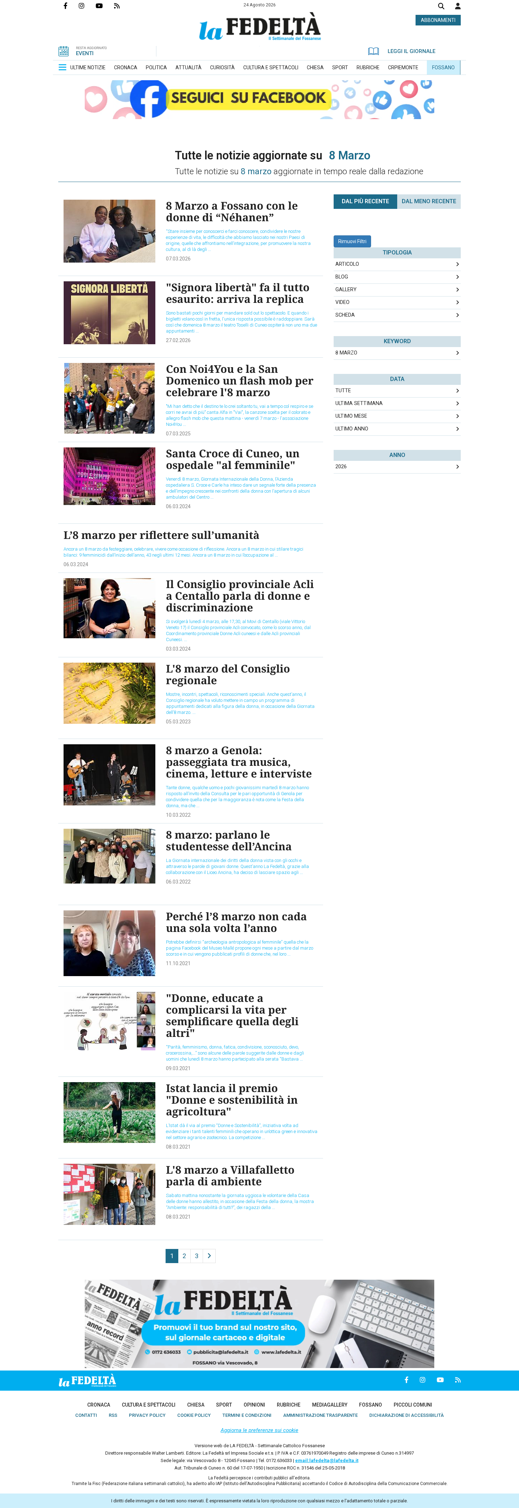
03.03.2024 (178, 649)
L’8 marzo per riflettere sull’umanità (162, 535)
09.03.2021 (178, 1068)
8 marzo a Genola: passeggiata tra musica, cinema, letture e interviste (239, 762)
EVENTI (85, 53)
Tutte (343, 391)
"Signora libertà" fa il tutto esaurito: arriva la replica (238, 293)
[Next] (209, 1256)
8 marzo (346, 353)
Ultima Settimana (359, 403)
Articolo (347, 264)
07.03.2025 (178, 433)
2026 (341, 467)
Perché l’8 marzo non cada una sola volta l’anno (236, 922)
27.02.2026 (178, 340)
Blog (341, 277)
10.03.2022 (178, 815)
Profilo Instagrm (87, 5)
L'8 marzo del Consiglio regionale (228, 674)
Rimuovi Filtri (352, 241)
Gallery (346, 290)
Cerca (441, 6)
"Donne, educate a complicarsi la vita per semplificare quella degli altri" (232, 1015)
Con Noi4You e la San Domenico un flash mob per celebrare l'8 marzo (240, 380)
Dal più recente (365, 201)
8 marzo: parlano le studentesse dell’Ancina (229, 840)
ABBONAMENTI (438, 20)
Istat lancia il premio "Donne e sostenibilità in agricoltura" (232, 1100)
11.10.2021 (178, 963)
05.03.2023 (178, 721)
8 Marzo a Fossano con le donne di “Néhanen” (232, 211)
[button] (458, 6)
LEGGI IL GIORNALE (411, 51)
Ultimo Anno (351, 429)
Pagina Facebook (71, 5)
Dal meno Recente (429, 201)
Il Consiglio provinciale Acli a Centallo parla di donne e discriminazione (240, 596)
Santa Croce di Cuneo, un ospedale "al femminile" (232, 459)
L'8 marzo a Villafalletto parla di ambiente (230, 1175)
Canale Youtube (105, 5)
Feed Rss (122, 5)
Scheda (345, 315)
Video (342, 302)
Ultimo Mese (351, 416)
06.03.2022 (178, 882)
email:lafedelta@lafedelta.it (326, 1460)
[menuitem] (88, 67)
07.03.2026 (178, 259)
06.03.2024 (178, 506)
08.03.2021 (178, 1147)
